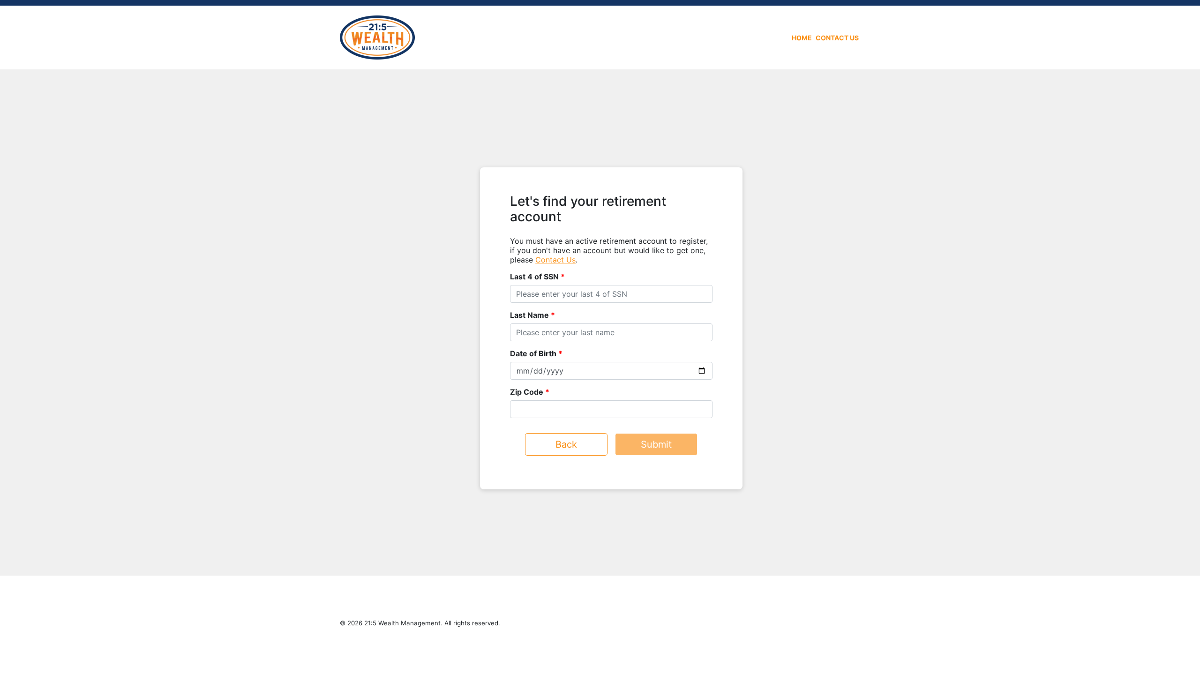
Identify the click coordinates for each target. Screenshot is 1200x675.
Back (566, 444)
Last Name (529, 315)
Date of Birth (533, 353)
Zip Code (526, 392)
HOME (802, 38)
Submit (656, 444)
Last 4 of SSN (534, 276)
